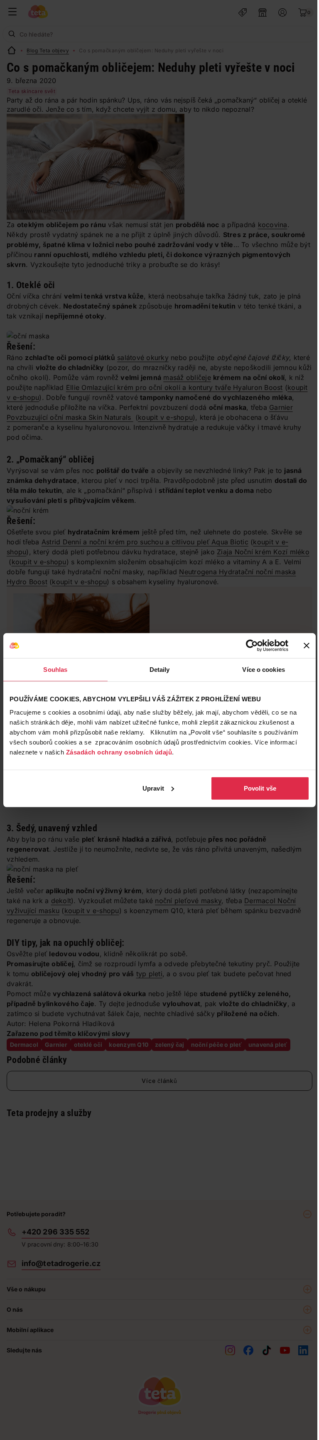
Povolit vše (260, 787)
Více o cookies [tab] (263, 669)
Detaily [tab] (160, 669)
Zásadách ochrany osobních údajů (119, 751)
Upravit (153, 787)
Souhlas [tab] (55, 669)
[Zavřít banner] (306, 646)
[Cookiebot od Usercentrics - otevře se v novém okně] (252, 645)
